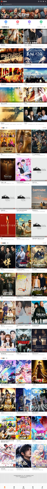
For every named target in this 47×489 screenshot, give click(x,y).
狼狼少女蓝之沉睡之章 (5, 384)
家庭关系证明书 (35, 353)
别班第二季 (19, 353)
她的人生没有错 (4, 103)
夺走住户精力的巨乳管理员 (22, 210)
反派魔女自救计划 (35, 468)
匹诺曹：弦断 (3, 182)
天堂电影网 (4, 1)
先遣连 (25, 84)
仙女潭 (25, 123)
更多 (45, 26)
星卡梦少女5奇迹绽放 (21, 384)
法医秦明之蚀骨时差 (20, 269)
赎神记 (25, 103)
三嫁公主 (2, 412)
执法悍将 (2, 64)
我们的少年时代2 (20, 297)
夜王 (2, 154)
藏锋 (2, 297)
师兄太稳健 (34, 269)
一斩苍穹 (34, 384)
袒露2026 (18, 154)
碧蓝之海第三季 (35, 412)
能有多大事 (34, 297)
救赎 (2, 238)
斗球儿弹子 (19, 440)
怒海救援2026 (35, 210)
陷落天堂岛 (3, 45)
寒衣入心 (2, 325)
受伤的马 (2, 123)
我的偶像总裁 (3, 353)
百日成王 (34, 440)
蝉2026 (2, 269)
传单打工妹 (34, 182)
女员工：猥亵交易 (27, 45)
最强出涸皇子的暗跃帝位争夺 (22, 412)
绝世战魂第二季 (20, 468)
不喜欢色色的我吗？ (20, 182)
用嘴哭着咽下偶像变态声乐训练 (38, 238)
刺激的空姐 (3, 210)
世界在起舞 (3, 468)
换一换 (44, 127)
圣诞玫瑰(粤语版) (27, 64)
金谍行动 (18, 238)
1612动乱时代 (3, 84)
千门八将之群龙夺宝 (36, 154)
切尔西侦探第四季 (35, 325)
